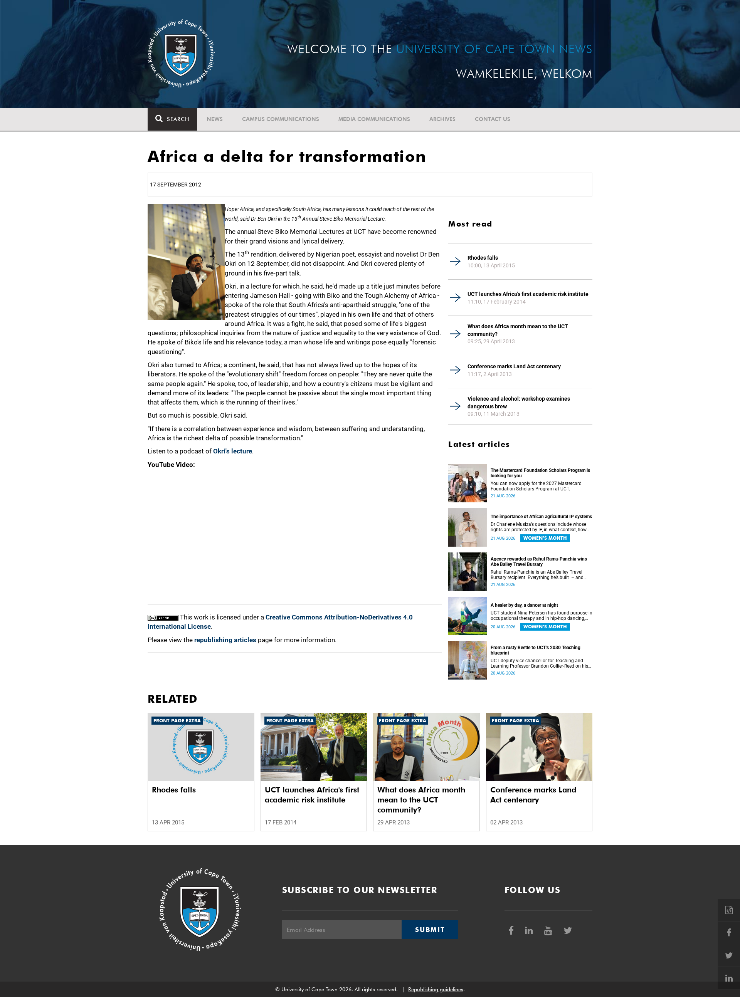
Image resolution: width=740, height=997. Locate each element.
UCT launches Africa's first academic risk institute (528, 294)
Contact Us (492, 119)
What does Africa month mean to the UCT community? (518, 330)
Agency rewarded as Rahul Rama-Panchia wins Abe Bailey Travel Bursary (539, 561)
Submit (429, 929)
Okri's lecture (232, 451)
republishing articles (225, 640)
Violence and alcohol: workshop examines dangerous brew (519, 403)
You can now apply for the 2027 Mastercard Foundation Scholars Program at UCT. (536, 486)
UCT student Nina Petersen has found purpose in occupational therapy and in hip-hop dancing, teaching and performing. (541, 615)
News (215, 119)
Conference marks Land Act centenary (514, 366)
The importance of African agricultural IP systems (541, 516)
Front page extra (177, 720)
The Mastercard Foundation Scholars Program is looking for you (540, 473)
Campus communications (280, 119)
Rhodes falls (483, 258)
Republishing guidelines (435, 989)
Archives (442, 119)
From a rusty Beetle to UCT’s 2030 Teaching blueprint (535, 650)
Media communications (374, 119)
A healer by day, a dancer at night (524, 605)
